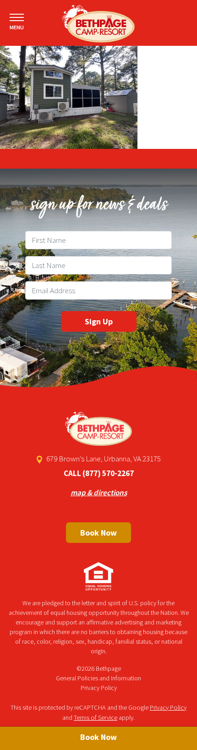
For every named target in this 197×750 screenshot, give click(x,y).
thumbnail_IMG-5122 (32, 162)
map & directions (99, 492)
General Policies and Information (98, 678)
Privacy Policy (99, 688)
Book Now (98, 532)
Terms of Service (95, 717)
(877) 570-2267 (108, 473)
